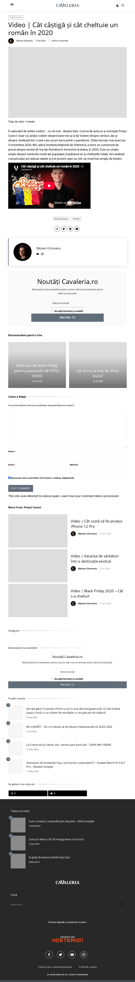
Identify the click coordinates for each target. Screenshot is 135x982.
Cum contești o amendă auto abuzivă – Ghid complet (61, 821)
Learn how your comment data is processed (89, 496)
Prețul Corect (16, 17)
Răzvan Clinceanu (24, 40)
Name (12, 451)
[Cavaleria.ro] (68, 5)
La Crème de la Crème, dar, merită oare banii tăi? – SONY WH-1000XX (68, 745)
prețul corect (62, 219)
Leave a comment (59, 40)
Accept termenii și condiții (68, 311)
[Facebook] (50, 954)
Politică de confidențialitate (55, 967)
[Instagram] (85, 954)
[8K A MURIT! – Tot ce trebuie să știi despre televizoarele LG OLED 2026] (15, 730)
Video (77, 219)
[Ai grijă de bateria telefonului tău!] (18, 861)
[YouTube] (73, 954)
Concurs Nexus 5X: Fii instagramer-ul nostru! (56, 839)
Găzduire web (67, 937)
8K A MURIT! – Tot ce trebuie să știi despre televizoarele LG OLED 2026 (69, 727)
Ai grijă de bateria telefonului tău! (49, 857)
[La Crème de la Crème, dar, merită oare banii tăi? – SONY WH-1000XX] (15, 748)
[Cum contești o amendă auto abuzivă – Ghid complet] (18, 825)
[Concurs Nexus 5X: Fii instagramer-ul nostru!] (18, 843)
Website (74, 464)
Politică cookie (88, 967)
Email (11, 464)
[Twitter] (62, 954)
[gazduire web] (67, 941)
